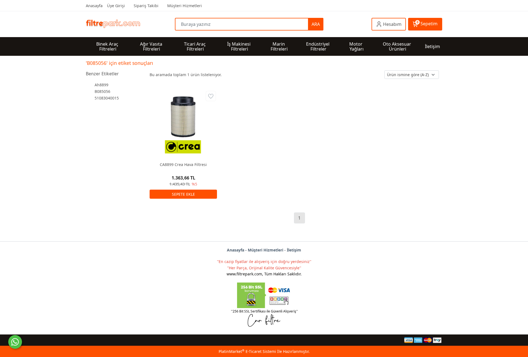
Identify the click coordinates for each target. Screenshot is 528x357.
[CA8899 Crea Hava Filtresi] (183, 123)
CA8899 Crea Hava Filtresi (183, 164)
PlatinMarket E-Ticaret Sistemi (247, 351)
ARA (316, 24)
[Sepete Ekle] (183, 194)
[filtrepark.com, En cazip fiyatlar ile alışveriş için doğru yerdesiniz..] (130, 24)
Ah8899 (101, 84)
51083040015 (107, 98)
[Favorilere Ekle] (211, 96)
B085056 (102, 91)
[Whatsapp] (15, 342)
